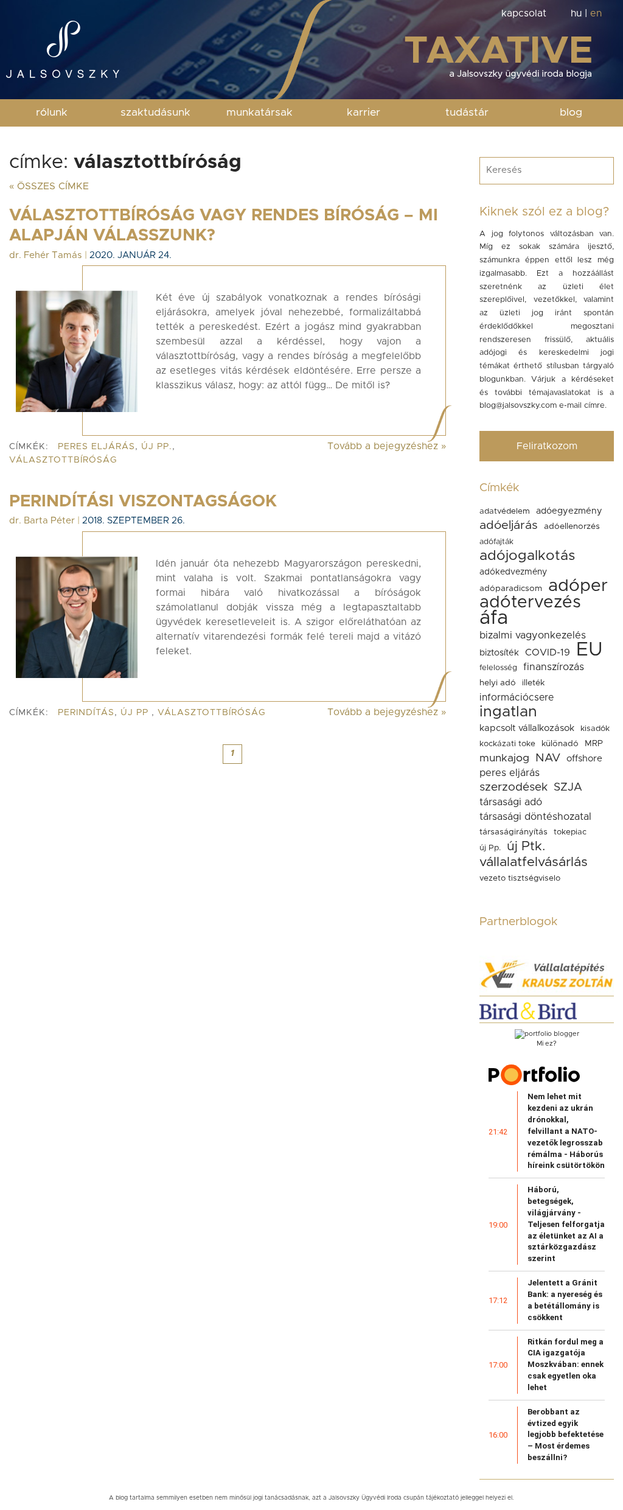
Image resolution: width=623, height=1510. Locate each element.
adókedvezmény (513, 572)
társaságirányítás (513, 832)
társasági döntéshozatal (535, 817)
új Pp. (156, 446)
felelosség (498, 668)
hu (576, 13)
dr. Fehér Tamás (45, 255)
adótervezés (530, 602)
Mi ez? (547, 1043)
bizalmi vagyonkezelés (532, 635)
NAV (547, 758)
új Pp (135, 712)
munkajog (504, 758)
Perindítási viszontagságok (143, 501)
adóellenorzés (572, 526)
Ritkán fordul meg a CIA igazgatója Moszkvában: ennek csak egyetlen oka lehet (565, 1364)
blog (571, 112)
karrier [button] (363, 112)
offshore (584, 758)
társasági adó (510, 802)
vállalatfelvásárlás (533, 862)
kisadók (595, 728)
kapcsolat (523, 13)
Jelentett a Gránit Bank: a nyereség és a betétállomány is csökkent (564, 1300)
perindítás (86, 712)
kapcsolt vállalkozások (526, 728)
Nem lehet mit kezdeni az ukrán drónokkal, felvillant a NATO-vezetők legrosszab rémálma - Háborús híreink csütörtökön (566, 1131)
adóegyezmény (569, 511)
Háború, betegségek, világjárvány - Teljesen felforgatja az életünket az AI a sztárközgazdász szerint (566, 1224)
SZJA (568, 787)
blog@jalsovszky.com (518, 406)
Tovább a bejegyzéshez (386, 446)
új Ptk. (526, 846)
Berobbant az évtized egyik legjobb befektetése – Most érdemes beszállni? (565, 1434)
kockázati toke (507, 743)
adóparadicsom (510, 588)
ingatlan (508, 711)
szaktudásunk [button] (155, 112)
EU (589, 649)
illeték (533, 683)
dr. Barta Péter (42, 520)
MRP (594, 743)
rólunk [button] (52, 112)
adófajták (496, 542)
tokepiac (570, 832)
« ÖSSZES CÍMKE (49, 186)
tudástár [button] (467, 112)
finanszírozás (553, 667)
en (596, 13)
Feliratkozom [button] (547, 446)
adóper (578, 586)
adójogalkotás (527, 556)
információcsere (516, 697)
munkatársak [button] (259, 112)
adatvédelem (504, 511)
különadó (560, 743)
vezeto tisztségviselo (519, 878)
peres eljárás (96, 446)
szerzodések (513, 787)
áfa (493, 618)
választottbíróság (63, 460)
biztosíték (499, 652)
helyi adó (497, 683)
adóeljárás (508, 525)
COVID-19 (547, 652)
